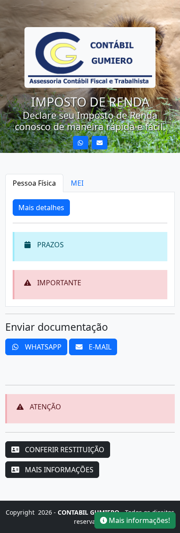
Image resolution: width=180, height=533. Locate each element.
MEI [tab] (77, 183)
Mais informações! (138, 520)
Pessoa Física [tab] (34, 183)
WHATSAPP (42, 347)
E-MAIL (99, 347)
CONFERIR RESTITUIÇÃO (63, 449)
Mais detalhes (41, 207)
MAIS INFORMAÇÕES (58, 469)
